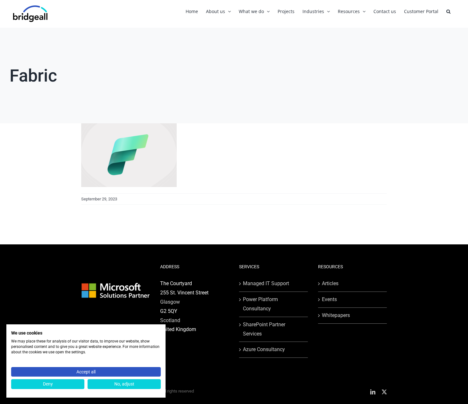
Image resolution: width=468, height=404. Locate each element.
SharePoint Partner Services (264, 329)
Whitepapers (336, 315)
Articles (330, 283)
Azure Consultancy (264, 349)
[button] (448, 11)
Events (329, 299)
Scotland (170, 320)
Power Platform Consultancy (260, 304)
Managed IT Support (266, 283)
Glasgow (170, 302)
